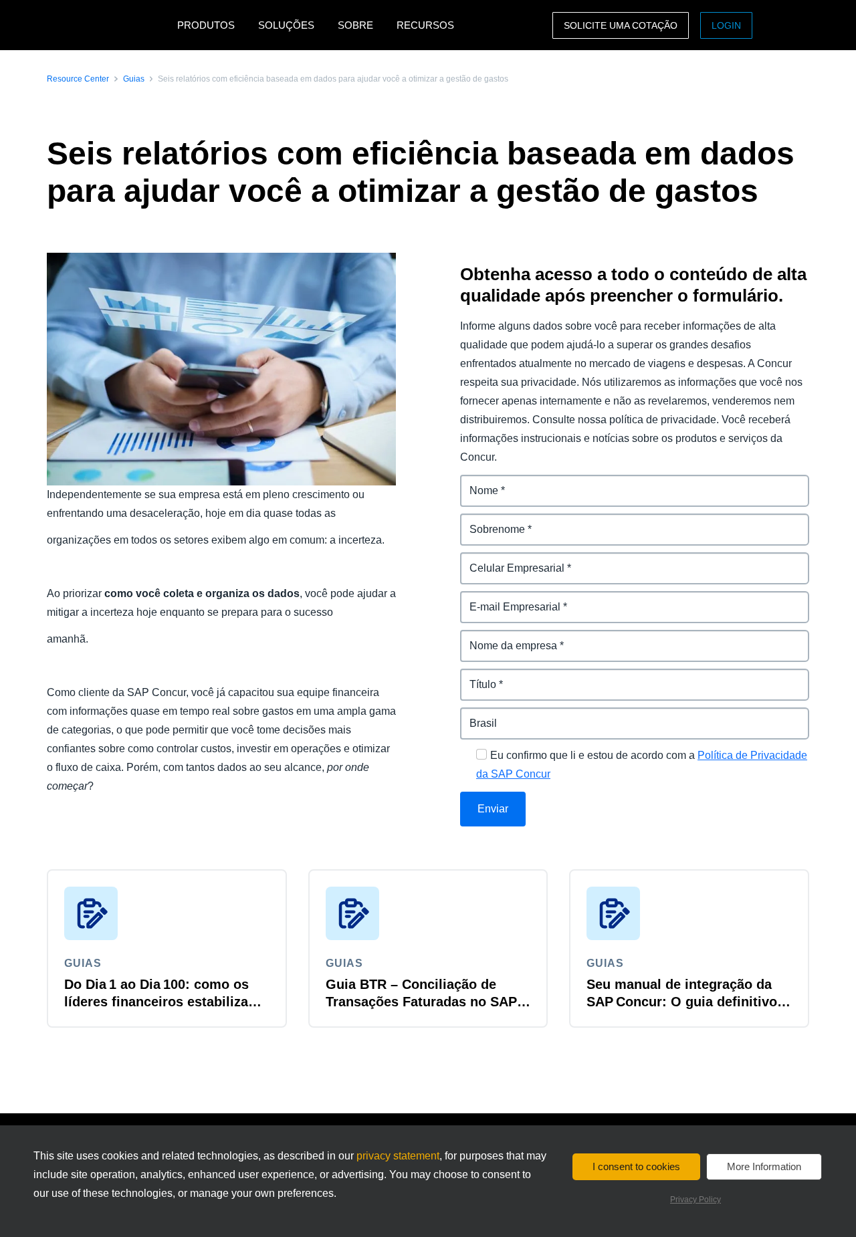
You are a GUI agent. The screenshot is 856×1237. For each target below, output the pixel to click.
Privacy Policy (695, 1199)
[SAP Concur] (109, 25)
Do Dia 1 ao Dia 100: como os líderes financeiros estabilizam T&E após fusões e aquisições (162, 1001)
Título (474, 676)
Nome (475, 482)
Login (726, 25)
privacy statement (397, 1155)
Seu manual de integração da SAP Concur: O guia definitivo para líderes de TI (681, 1001)
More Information (764, 1166)
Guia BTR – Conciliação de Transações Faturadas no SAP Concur (421, 1001)
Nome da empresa (506, 637)
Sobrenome (490, 521)
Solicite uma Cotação (620, 25)
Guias (133, 79)
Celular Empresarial (510, 560)
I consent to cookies (636, 1166)
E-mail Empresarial (507, 598)
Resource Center (78, 79)
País (471, 715)
